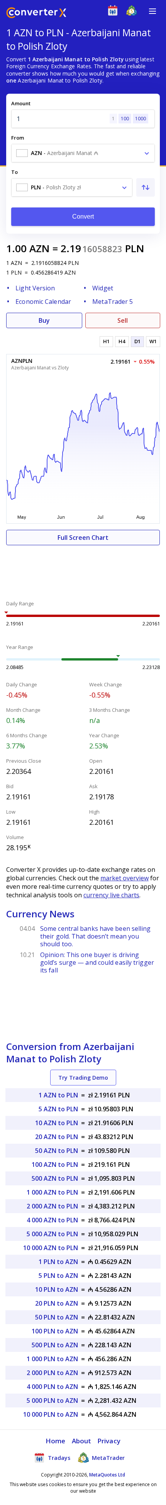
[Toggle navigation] (152, 11)
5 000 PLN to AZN (52, 1400)
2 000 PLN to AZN (52, 1372)
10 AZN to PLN (56, 1123)
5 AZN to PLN (58, 1109)
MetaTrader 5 (112, 301)
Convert (83, 216)
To (14, 172)
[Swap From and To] (145, 187)
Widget (102, 288)
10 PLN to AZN (56, 1289)
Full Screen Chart (83, 537)
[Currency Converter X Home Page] (36, 13)
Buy (44, 320)
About (81, 1440)
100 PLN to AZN (55, 1331)
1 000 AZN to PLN (52, 1192)
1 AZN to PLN (58, 1095)
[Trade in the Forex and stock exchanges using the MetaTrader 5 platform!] (133, 12)
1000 (140, 118)
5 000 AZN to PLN (52, 1234)
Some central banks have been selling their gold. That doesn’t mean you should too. (95, 936)
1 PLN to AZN (58, 1261)
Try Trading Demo (83, 1077)
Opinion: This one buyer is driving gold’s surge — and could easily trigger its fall (97, 962)
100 (125, 118)
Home (55, 1440)
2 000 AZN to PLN (52, 1206)
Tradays (58, 1457)
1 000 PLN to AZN (52, 1359)
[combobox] (83, 153)
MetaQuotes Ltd (107, 1474)
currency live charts (111, 895)
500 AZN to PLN (55, 1178)
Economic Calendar (43, 301)
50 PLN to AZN (56, 1317)
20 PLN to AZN (56, 1303)
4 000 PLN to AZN (52, 1386)
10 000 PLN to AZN (50, 1414)
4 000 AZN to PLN (52, 1220)
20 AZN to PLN (56, 1137)
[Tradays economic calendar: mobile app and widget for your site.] (114, 12)
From (17, 137)
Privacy (108, 1440)
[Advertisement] (83, 568)
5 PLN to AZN (58, 1275)
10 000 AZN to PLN (50, 1248)
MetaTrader (107, 1457)
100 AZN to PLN (55, 1164)
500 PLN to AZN (55, 1345)
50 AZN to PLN (56, 1150)
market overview (124, 878)
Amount (20, 103)
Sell (122, 320)
